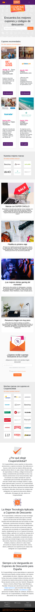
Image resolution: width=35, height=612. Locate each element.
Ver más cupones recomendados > (11, 44)
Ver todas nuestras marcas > (12, 158)
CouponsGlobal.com (6, 609)
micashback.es (24, 589)
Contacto (11, 610)
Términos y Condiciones (18, 610)
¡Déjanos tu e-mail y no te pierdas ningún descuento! (17, 361)
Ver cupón (24, 144)
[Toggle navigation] (29, 2)
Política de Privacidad (22, 371)
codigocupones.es (9, 588)
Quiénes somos (5, 610)
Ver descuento (8, 93)
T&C (16, 371)
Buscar (30, 28)
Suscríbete (17, 374)
